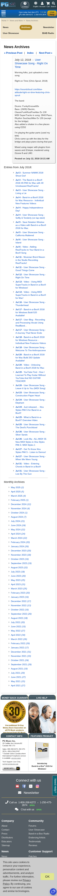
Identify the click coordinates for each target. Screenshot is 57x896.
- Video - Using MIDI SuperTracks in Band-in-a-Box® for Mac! (31, 295)
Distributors (7, 837)
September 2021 (21, 664)
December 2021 (21, 652)
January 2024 (20, 546)
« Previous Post (13, 53)
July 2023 (18, 571)
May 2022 (18, 631)
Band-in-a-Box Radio (39, 833)
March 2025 (18, 496)
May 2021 (18, 681)
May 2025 (17, 487)
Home (4, 21)
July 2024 (18, 521)
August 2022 (19, 618)
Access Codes (16, 758)
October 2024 (19, 512)
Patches (33, 856)
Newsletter (48, 27)
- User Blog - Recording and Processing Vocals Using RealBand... (30, 322)
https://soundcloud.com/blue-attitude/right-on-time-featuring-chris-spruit (32, 92)
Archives (25, 27)
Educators (7, 841)
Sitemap (6, 845)
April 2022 (18, 635)
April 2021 (18, 685)
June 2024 (18, 525)
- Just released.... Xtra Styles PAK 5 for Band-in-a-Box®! (30, 410)
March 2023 (19, 588)
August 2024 (18, 517)
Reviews (33, 845)
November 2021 (21, 656)
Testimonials (35, 841)
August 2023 (19, 567)
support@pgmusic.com (10, 764)
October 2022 (20, 609)
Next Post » (45, 53)
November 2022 (21, 605)
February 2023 (20, 593)
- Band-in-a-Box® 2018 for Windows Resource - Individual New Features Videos (31, 340)
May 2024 (18, 529)
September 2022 (21, 614)
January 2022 (20, 647)
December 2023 (21, 550)
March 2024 (19, 538)
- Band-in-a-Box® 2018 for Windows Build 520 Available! (30, 312)
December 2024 (21, 504)
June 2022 (18, 626)
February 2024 (20, 542)
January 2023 (20, 597)
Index (30, 53)
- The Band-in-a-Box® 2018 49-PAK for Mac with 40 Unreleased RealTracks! (29, 183)
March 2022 (19, 639)
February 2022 (20, 643)
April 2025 (17, 491)
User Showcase (11, 33)
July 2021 (18, 673)
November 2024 (20, 508)
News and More (16, 21)
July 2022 (18, 622)
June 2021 (18, 677)
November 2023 (21, 555)
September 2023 (21, 563)
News (6, 27)
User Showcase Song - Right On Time (31, 63)
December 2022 (21, 601)
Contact (5, 829)
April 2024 (18, 534)
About (4, 825)
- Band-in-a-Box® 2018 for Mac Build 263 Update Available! (30, 357)
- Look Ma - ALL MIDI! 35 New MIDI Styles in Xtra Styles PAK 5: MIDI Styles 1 (31, 442)
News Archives (32, 21)
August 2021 (19, 668)
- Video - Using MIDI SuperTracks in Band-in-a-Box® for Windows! (31, 284)
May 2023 (18, 580)
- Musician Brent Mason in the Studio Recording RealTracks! (30, 260)
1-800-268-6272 (27, 15)
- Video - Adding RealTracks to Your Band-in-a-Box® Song (30, 250)
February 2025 (20, 500)
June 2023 (18, 576)
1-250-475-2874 (40, 15)
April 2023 (18, 584)
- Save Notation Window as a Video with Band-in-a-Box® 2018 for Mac (31, 225)
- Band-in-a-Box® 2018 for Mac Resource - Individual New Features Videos (30, 200)
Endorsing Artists (37, 837)
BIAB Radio (48, 33)
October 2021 (20, 660)
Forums (32, 825)
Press (4, 833)
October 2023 (20, 559)
